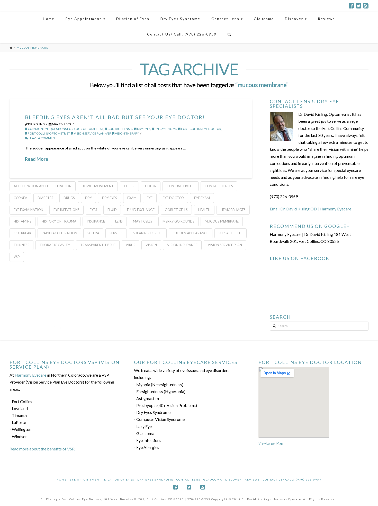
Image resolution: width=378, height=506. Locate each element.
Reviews (252, 479)
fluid (112, 210)
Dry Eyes (143, 129)
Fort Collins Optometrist (48, 133)
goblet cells (176, 210)
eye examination (28, 210)
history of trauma (59, 221)
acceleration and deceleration (42, 186)
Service (116, 233)
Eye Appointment (85, 479)
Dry (88, 198)
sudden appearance (190, 233)
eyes (93, 210)
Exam (132, 198)
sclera (93, 233)
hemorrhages (233, 210)
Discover (233, 479)
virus (130, 245)
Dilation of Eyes (119, 479)
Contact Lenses (120, 129)
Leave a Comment (42, 138)
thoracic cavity (55, 245)
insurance (96, 221)
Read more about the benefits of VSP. (42, 448)
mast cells (142, 221)
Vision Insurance (182, 245)
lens (119, 221)
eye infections (66, 210)
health (204, 210)
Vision (151, 245)
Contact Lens (188, 479)
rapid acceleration (59, 233)
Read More (36, 159)
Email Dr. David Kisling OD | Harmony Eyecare (310, 208)
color (150, 186)
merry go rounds (178, 221)
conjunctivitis (180, 186)
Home (62, 479)
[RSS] (365, 6)
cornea (20, 198)
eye (149, 198)
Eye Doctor (173, 198)
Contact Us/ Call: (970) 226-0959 (292, 479)
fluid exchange (141, 210)
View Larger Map (270, 443)
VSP (17, 257)
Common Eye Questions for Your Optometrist (65, 129)
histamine (22, 221)
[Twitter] (358, 6)
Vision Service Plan (225, 245)
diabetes (45, 198)
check (129, 186)
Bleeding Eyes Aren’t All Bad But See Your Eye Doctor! (115, 117)
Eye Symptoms (165, 129)
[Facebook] (351, 6)
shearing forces (148, 233)
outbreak (22, 233)
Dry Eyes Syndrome (155, 479)
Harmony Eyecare (30, 374)
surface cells (230, 233)
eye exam (202, 198)
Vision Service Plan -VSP (92, 133)
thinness (21, 245)
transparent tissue (97, 245)
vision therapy (126, 133)
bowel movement (98, 186)
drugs (69, 198)
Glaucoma (212, 479)
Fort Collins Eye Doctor (201, 129)
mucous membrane (222, 221)
